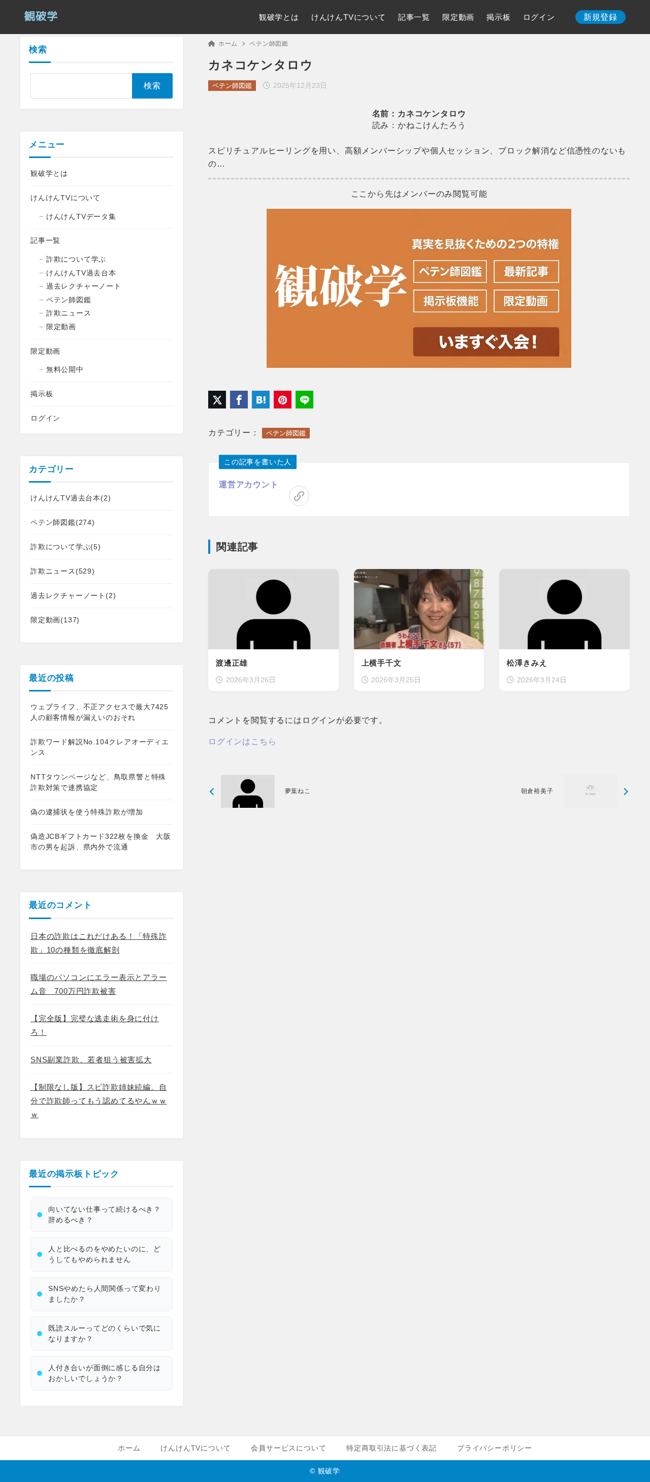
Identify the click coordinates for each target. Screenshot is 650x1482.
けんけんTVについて (65, 198)
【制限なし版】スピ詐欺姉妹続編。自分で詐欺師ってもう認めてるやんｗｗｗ (98, 1101)
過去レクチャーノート (83, 286)
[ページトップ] (627, 1459)
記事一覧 (45, 240)
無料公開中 (65, 369)
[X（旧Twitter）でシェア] (217, 399)
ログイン (45, 418)
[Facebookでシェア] (239, 399)
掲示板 (41, 394)
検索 (38, 49)
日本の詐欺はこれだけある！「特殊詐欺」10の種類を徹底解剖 (98, 943)
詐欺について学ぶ (76, 259)
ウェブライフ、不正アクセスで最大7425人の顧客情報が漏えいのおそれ (99, 712)
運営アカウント (249, 484)
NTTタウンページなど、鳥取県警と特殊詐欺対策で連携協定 (98, 782)
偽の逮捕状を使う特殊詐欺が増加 (86, 812)
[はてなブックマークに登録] (261, 399)
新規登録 (600, 17)
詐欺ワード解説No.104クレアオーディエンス (99, 747)
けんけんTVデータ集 (81, 216)
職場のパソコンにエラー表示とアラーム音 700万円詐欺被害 (98, 984)
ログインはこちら (242, 741)
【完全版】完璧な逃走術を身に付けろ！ (94, 1025)
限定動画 (61, 327)
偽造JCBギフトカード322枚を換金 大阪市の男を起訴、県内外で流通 (100, 841)
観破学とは (49, 173)
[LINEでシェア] (304, 399)
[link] (299, 496)
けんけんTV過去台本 (81, 273)
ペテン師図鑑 (268, 43)
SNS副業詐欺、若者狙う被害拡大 (91, 1059)
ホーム (228, 43)
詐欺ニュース (68, 313)
